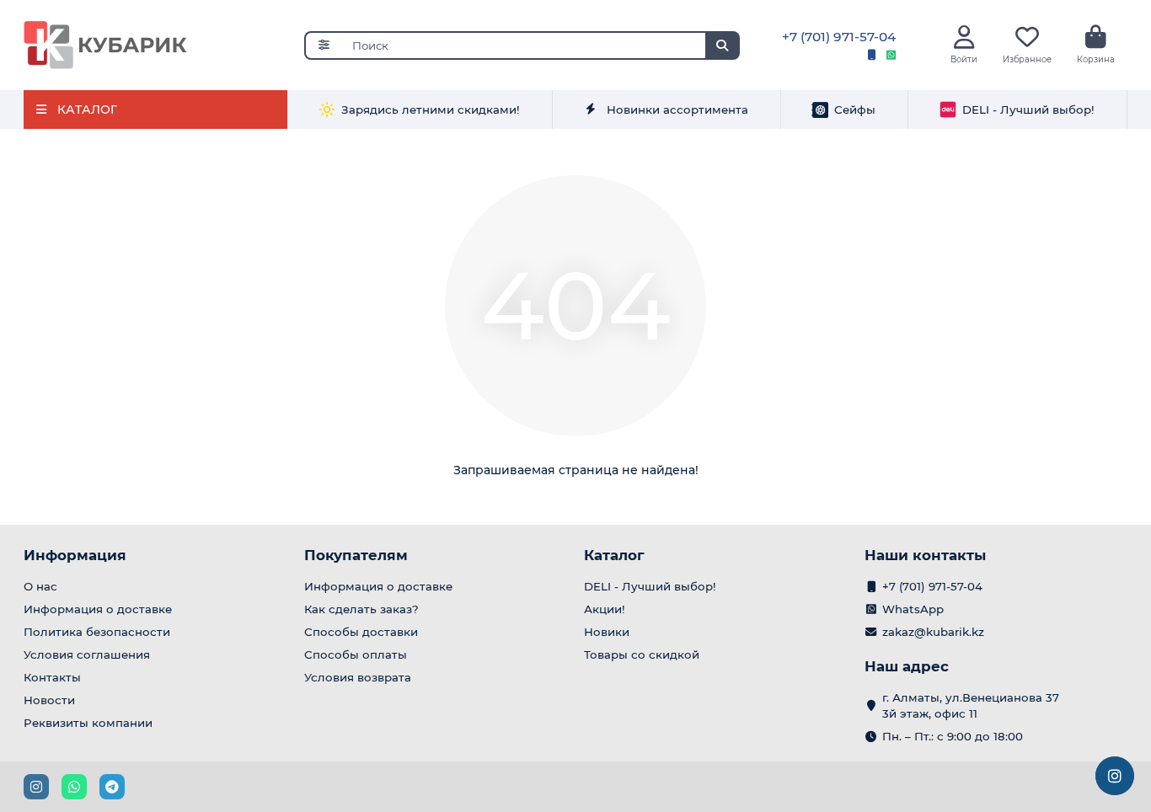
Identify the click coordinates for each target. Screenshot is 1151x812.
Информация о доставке (98, 609)
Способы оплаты (355, 654)
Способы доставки (361, 631)
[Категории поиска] (323, 45)
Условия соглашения (87, 654)
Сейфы (854, 109)
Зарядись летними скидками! (430, 109)
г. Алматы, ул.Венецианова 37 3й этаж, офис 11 (970, 705)
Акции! (604, 609)
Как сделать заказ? (361, 609)
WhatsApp (913, 609)
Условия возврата (357, 677)
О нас (40, 586)
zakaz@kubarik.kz (933, 631)
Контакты (52, 677)
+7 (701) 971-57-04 (839, 37)
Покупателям (356, 555)
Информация (75, 555)
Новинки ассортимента (677, 109)
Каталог (614, 555)
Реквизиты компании (88, 722)
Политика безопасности (97, 631)
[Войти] (964, 37)
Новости (49, 700)
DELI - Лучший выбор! (1028, 109)
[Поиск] (722, 45)
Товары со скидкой (641, 654)
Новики (606, 631)
